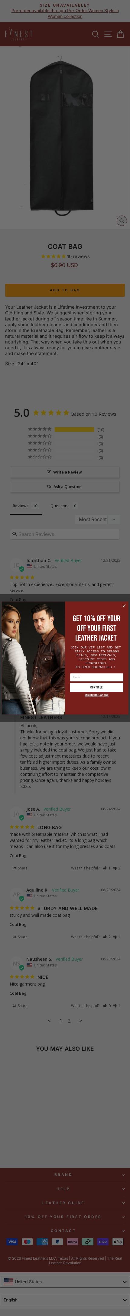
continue (96, 687)
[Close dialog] (124, 605)
